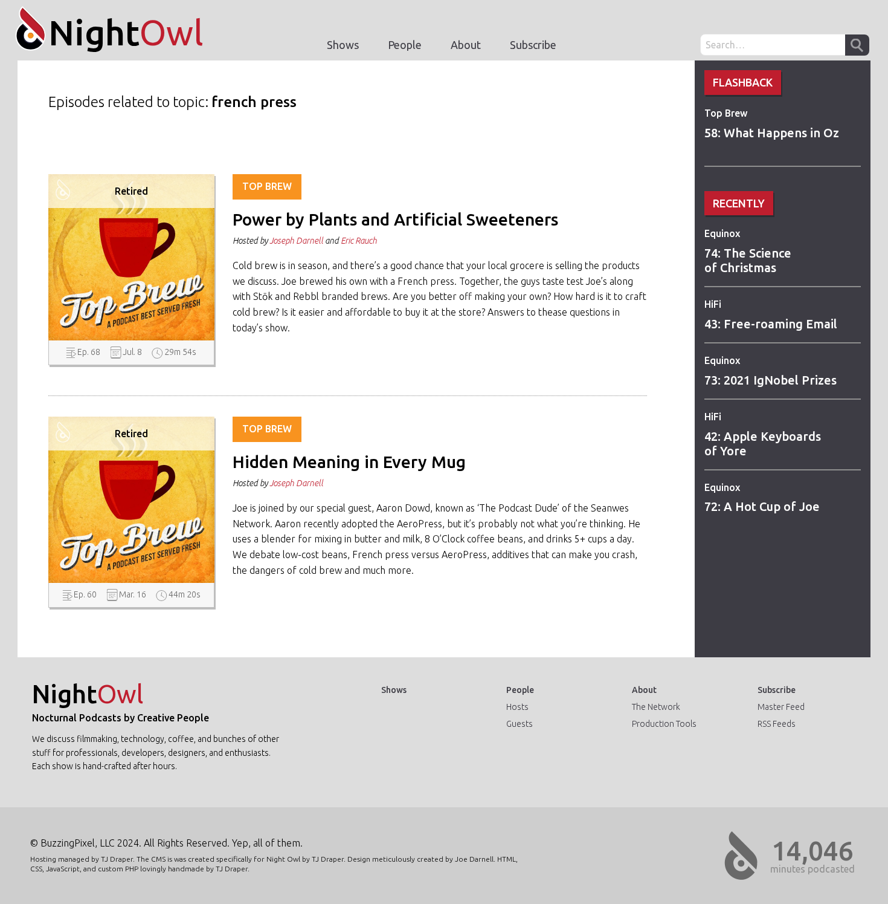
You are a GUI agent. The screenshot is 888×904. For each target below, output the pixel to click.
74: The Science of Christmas (747, 260)
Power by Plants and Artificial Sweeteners (395, 219)
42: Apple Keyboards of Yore (762, 443)
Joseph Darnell (296, 241)
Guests (519, 724)
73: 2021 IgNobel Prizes (770, 380)
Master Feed (781, 707)
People (405, 45)
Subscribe (533, 45)
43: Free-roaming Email (770, 324)
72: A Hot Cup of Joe (762, 506)
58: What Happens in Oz (771, 133)
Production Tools (664, 724)
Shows (343, 45)
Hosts (517, 707)
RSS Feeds (777, 724)
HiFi (712, 304)
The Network (656, 707)
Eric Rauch (359, 241)
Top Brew (725, 113)
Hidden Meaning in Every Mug (349, 462)
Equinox (722, 233)
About (466, 45)
